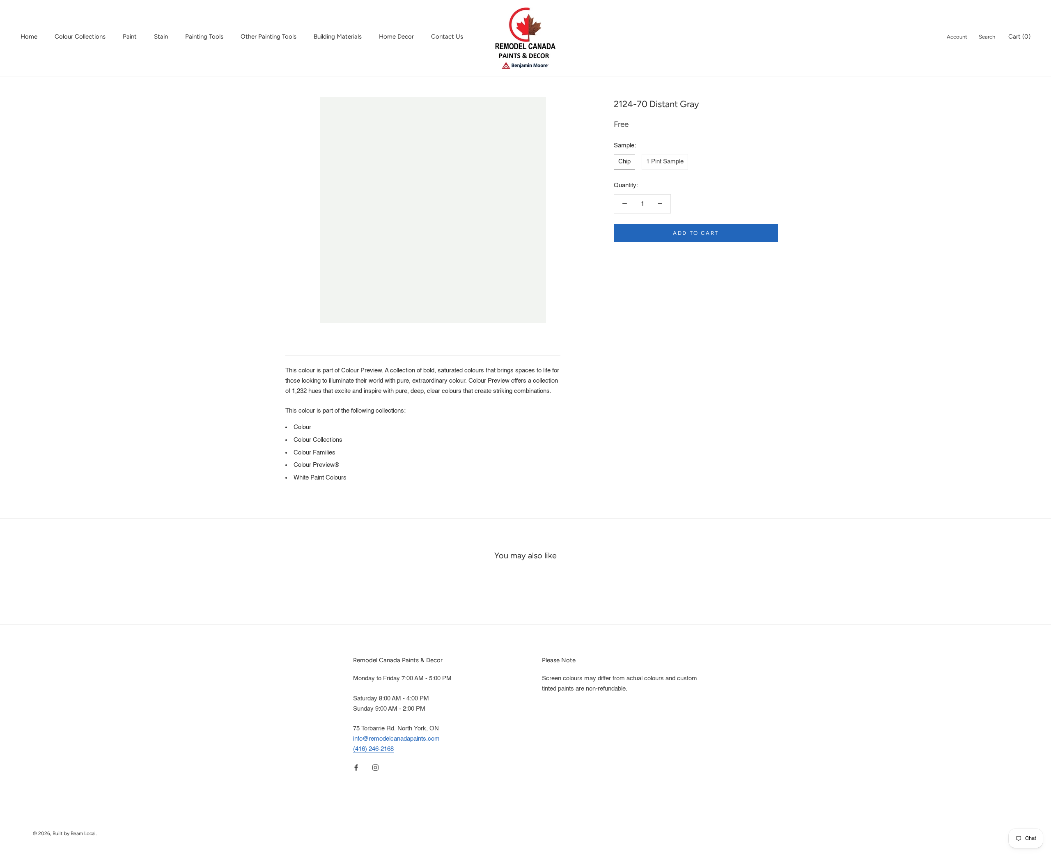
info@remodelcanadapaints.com (396, 739)
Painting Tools (204, 36)
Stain (161, 36)
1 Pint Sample (665, 161)
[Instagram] (375, 768)
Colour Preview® (316, 465)
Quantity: (626, 185)
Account (957, 37)
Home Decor (396, 36)
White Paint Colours (320, 478)
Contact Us (447, 36)
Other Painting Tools (268, 36)
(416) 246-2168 (373, 749)
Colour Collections (80, 36)
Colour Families (314, 453)
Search (987, 37)
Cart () (1019, 36)
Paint (130, 36)
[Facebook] (356, 768)
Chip (624, 161)
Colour (302, 427)
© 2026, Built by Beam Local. (65, 833)
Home (29, 36)
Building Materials (338, 36)
